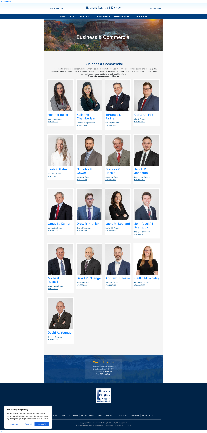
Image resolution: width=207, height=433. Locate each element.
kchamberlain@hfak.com (86, 123)
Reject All (28, 424)
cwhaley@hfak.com (141, 282)
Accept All (42, 424)
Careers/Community (122, 16)
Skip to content (6, 1)
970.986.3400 (155, 8)
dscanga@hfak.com (84, 282)
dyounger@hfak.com (56, 337)
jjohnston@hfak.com (142, 177)
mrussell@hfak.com (55, 286)
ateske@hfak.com (112, 282)
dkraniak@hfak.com (84, 228)
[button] (91, 16)
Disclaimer (134, 415)
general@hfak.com (56, 8)
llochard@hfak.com (112, 228)
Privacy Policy (148, 415)
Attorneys (85, 16)
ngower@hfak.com (84, 177)
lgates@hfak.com (54, 173)
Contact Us (141, 16)
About (73, 16)
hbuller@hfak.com (55, 119)
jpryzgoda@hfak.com (142, 232)
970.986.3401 (105, 374)
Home (62, 16)
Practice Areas (101, 16)
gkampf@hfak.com (55, 228)
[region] (28, 417)
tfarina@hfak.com (112, 123)
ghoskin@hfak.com (112, 177)
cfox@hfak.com (140, 119)
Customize (14, 424)
